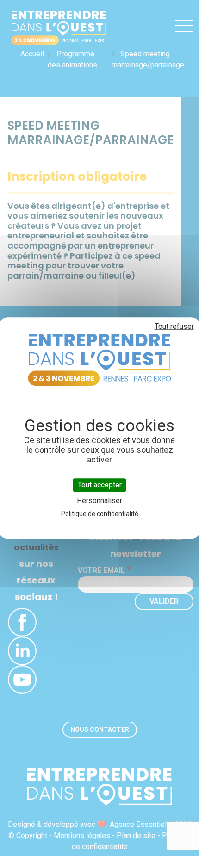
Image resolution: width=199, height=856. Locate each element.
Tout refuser (174, 326)
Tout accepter (100, 484)
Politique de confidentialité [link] (99, 513)
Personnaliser (99, 500)
